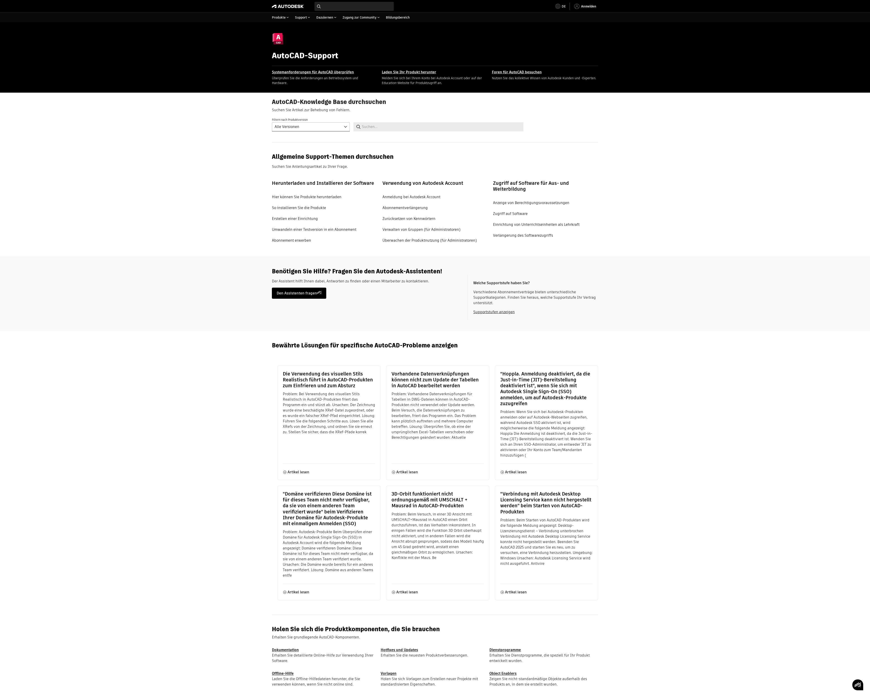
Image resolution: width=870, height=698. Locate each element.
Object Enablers (503, 673)
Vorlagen (388, 673)
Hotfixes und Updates (399, 649)
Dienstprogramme (505, 649)
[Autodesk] (288, 6)
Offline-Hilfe (283, 673)
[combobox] (354, 6)
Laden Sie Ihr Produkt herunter (409, 72)
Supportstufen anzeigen (494, 312)
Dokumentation (285, 649)
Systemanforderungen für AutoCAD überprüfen (313, 72)
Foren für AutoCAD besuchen (517, 72)
